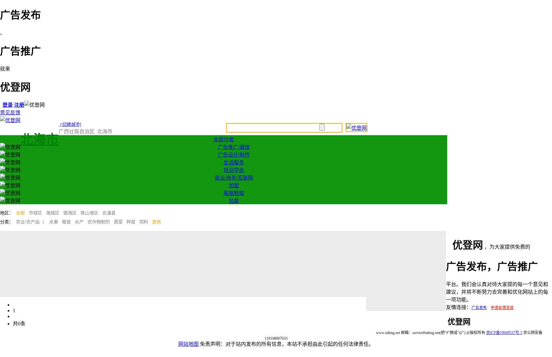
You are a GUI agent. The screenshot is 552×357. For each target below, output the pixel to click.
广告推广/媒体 (234, 147)
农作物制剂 (98, 222)
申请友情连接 (502, 308)
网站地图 (188, 344)
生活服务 (234, 162)
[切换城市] (70, 124)
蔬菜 (118, 222)
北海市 (39, 139)
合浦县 (109, 213)
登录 (8, 105)
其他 (156, 222)
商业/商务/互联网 (234, 178)
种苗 (131, 222)
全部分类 (223, 139)
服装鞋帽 (234, 193)
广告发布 (479, 308)
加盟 (234, 185)
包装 (234, 201)
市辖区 (35, 213)
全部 (20, 213)
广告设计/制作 (234, 155)
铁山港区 (89, 213)
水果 (53, 222)
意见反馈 (10, 112)
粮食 (66, 222)
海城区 (53, 213)
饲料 (144, 222)
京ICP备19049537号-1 (504, 332)
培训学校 (234, 170)
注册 (19, 105)
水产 (79, 222)
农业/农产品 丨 (31, 222)
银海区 (70, 213)
